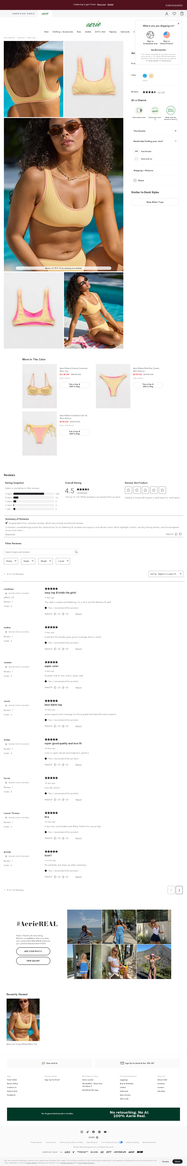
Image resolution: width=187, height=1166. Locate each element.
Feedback (11, 1095)
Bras (79, 31)
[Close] (178, 23)
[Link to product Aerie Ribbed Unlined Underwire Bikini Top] (39, 386)
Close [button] (177, 1161)
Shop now (101, 4)
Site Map (161, 1091)
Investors (161, 1083)
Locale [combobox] (61, 561)
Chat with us (146, 158)
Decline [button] (165, 1161)
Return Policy (12, 1083)
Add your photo (33, 951)
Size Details (146, 151)
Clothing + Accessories (62, 31)
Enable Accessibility (174, 5)
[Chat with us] (136, 159)
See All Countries (158, 49)
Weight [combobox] (44, 561)
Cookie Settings (67, 1162)
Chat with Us (52, 1063)
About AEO (162, 1079)
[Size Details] (136, 151)
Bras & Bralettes (127, 1083)
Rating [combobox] (9, 561)
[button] (150, 38)
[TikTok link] (87, 1132)
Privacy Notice (31, 1162)
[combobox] (168, 574)
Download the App (90, 1090)
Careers (160, 1087)
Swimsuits (125, 31)
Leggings (124, 1079)
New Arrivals (125, 1095)
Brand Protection (149, 1142)
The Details (140, 130)
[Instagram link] (82, 1132)
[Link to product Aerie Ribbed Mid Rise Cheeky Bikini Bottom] (113, 386)
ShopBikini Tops (155, 201)
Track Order (12, 1079)
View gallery (33, 960)
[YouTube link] (105, 1132)
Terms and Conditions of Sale (71, 1142)
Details (110, 4)
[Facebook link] (93, 1132)
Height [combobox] (26, 561)
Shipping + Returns (143, 170)
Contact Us (11, 1087)
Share (141, 180)
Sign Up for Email (52, 1079)
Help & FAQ (12, 1091)
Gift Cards (124, 1098)
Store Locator (88, 1079)
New (46, 31)
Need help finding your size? (148, 141)
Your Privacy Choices (86, 1162)
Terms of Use (166, 60)
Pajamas (113, 31)
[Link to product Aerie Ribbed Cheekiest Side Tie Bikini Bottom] (39, 433)
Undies (88, 31)
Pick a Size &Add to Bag (74, 385)
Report (79, 613)
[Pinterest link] (99, 1132)
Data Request (92, 1142)
